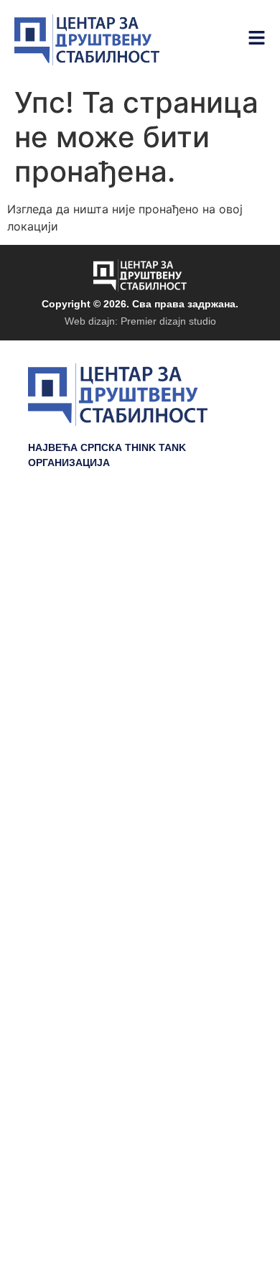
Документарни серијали (173, 554)
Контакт (226, 683)
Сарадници (215, 640)
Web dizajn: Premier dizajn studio (140, 321)
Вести (232, 618)
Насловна (219, 532)
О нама (227, 661)
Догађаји (223, 575)
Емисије (225, 597)
